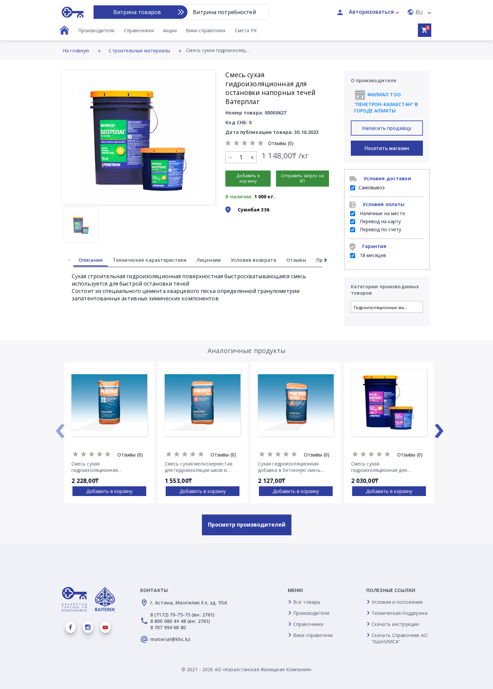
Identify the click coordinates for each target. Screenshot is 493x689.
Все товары (306, 602)
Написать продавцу (387, 128)
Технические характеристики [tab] (149, 260)
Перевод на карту (380, 221)
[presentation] (60, 427)
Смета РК (246, 30)
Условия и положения (397, 602)
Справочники (139, 30)
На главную (76, 50)
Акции (170, 30)
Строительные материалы (139, 50)
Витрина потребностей (224, 12)
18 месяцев (372, 255)
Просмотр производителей (246, 524)
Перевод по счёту (380, 229)
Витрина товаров (137, 12)
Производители (96, 30)
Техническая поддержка (400, 613)
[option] (139, 137)
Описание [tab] (90, 260)
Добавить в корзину (109, 491)
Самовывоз (372, 187)
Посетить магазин (387, 148)
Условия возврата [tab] (253, 260)
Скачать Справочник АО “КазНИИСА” (400, 638)
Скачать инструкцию (395, 624)
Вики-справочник (206, 30)
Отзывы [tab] (296, 260)
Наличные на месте (382, 213)
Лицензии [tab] (209, 260)
